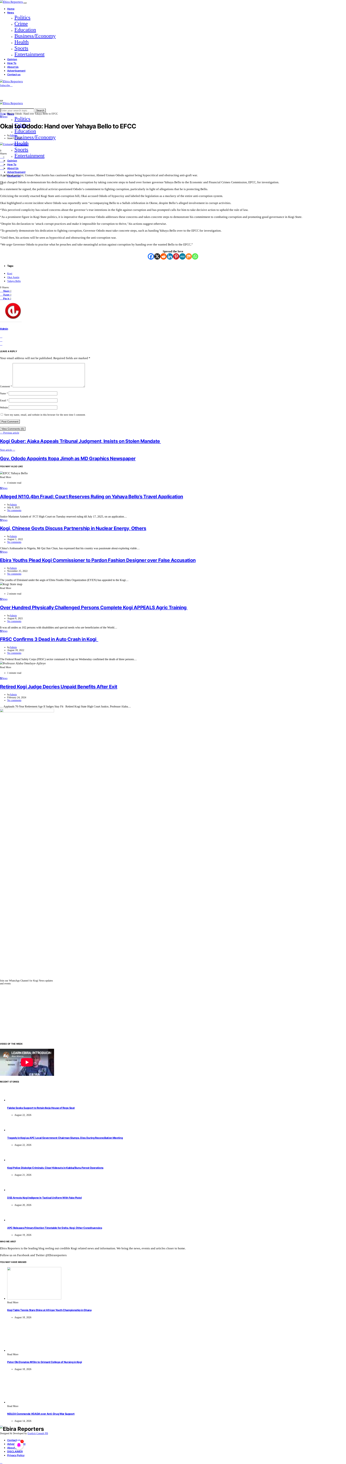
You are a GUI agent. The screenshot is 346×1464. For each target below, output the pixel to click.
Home (10, 8)
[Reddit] (163, 256)
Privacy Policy (16, 1455)
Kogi (9, 273)
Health (21, 42)
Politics (22, 17)
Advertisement (16, 70)
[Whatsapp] (195, 256)
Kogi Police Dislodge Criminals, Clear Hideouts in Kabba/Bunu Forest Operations (55, 1167)
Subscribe (5, 85)
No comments (14, 510)
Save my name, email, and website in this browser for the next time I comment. (45, 414)
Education (25, 30)
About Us (13, 66)
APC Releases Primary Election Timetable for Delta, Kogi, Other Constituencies (54, 1227)
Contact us (14, 74)
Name (4, 393)
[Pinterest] (176, 256)
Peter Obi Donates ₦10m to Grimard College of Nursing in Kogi (44, 1362)
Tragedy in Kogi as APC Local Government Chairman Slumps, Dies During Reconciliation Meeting (65, 1137)
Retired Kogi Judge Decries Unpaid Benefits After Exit (58, 686)
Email (4, 400)
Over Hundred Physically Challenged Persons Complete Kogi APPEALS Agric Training (94, 607)
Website (4, 407)
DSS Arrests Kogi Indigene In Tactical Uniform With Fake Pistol (44, 1197)
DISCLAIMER (15, 1451)
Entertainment (29, 54)
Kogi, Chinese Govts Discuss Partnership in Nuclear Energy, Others (73, 528)
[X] (157, 256)
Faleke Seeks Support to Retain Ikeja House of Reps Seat (41, 1107)
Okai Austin (13, 277)
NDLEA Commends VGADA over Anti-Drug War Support (41, 1413)
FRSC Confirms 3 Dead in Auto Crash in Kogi (49, 639)
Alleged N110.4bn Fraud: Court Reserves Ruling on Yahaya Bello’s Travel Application (91, 496)
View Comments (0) (12, 428)
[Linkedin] (170, 256)
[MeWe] (182, 256)
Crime (21, 24)
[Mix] (189, 256)
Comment (6, 386)
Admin (13, 135)
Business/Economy (35, 36)
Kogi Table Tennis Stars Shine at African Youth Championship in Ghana (49, 1310)
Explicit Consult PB (38, 1433)
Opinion (12, 59)
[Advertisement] (173, 1013)
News (10, 12)
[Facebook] (151, 256)
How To (11, 63)
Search (40, 110)
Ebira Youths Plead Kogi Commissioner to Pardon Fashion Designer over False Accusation (98, 560)
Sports (21, 48)
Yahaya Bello (14, 281)
